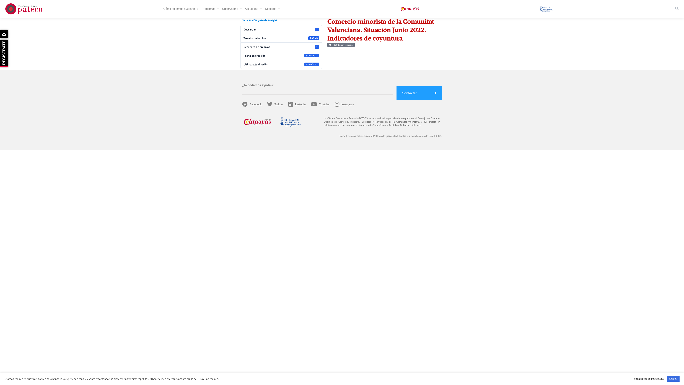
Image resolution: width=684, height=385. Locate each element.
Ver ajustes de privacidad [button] (649, 379)
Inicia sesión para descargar (258, 20)
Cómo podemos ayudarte (179, 8)
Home (342, 136)
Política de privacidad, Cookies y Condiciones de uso (403, 136)
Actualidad (251, 8)
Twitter (278, 104)
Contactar (409, 93)
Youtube (324, 104)
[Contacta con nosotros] (4, 34)
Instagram (347, 104)
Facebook (256, 104)
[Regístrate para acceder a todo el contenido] (4, 52)
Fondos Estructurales (360, 136)
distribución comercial (343, 45)
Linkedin (300, 104)
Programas (208, 8)
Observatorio (230, 8)
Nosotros (270, 8)
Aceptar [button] (673, 379)
